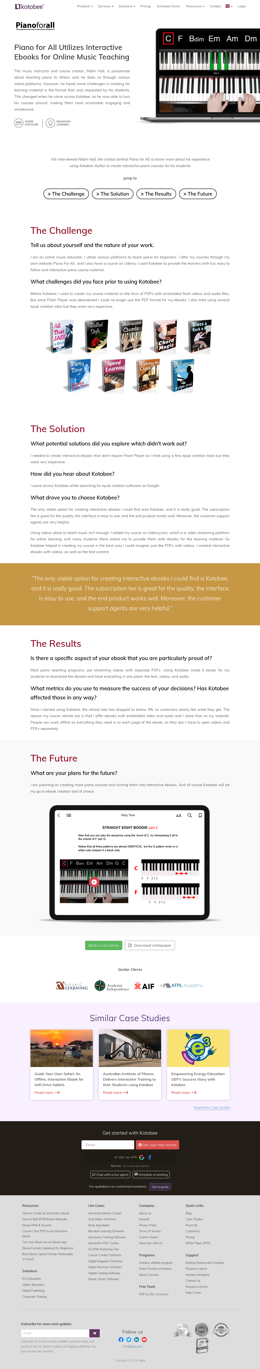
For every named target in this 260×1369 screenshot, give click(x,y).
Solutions (126, 6)
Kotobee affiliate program (155, 1263)
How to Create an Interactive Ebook (45, 1213)
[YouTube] (144, 1339)
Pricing (145, 6)
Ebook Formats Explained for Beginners (47, 1248)
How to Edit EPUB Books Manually (44, 1219)
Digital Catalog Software (104, 1273)
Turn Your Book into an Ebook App (44, 1242)
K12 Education (31, 1279)
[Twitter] (129, 1339)
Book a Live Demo (104, 945)
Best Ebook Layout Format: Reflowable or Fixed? (47, 1256)
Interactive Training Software (107, 1237)
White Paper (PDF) (198, 1243)
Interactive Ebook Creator (104, 1213)
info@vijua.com (132, 1346)
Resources (194, 6)
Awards (144, 1219)
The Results (158, 194)
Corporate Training (34, 1297)
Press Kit (191, 1225)
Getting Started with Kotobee (205, 1263)
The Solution (114, 194)
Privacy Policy (148, 1225)
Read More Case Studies (212, 1107)
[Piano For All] (35, 25)
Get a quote (160, 1187)
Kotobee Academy (198, 1275)
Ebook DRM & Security (37, 1225)
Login (242, 6)
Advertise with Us (150, 1243)
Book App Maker (99, 1225)
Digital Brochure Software (105, 1267)
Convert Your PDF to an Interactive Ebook (45, 1233)
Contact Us (193, 1281)
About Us (145, 1213)
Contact (215, 6)
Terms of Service (150, 1231)
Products (84, 6)
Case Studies (194, 1219)
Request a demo (196, 1269)
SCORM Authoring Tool (103, 1249)
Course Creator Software (104, 1255)
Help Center (194, 1293)
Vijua (142, 1360)
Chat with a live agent (111, 1175)
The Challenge (67, 194)
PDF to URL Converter (154, 1294)
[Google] (141, 1157)
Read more (44, 1092)
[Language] (229, 6)
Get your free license (160, 1144)
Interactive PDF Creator (103, 1243)
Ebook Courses (149, 1275)
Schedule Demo (168, 6)
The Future (199, 194)
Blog (188, 1213)
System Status (148, 1237)
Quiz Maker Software (102, 1219)
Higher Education (33, 1285)
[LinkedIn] (137, 1339)
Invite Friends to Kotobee (155, 1269)
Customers (193, 1231)
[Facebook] (149, 1157)
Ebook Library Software (103, 1279)
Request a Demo (197, 1287)
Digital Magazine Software (105, 1261)
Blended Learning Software (106, 1231)
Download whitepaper (152, 945)
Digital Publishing (33, 1290)
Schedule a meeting (153, 1175)
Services (105, 6)
